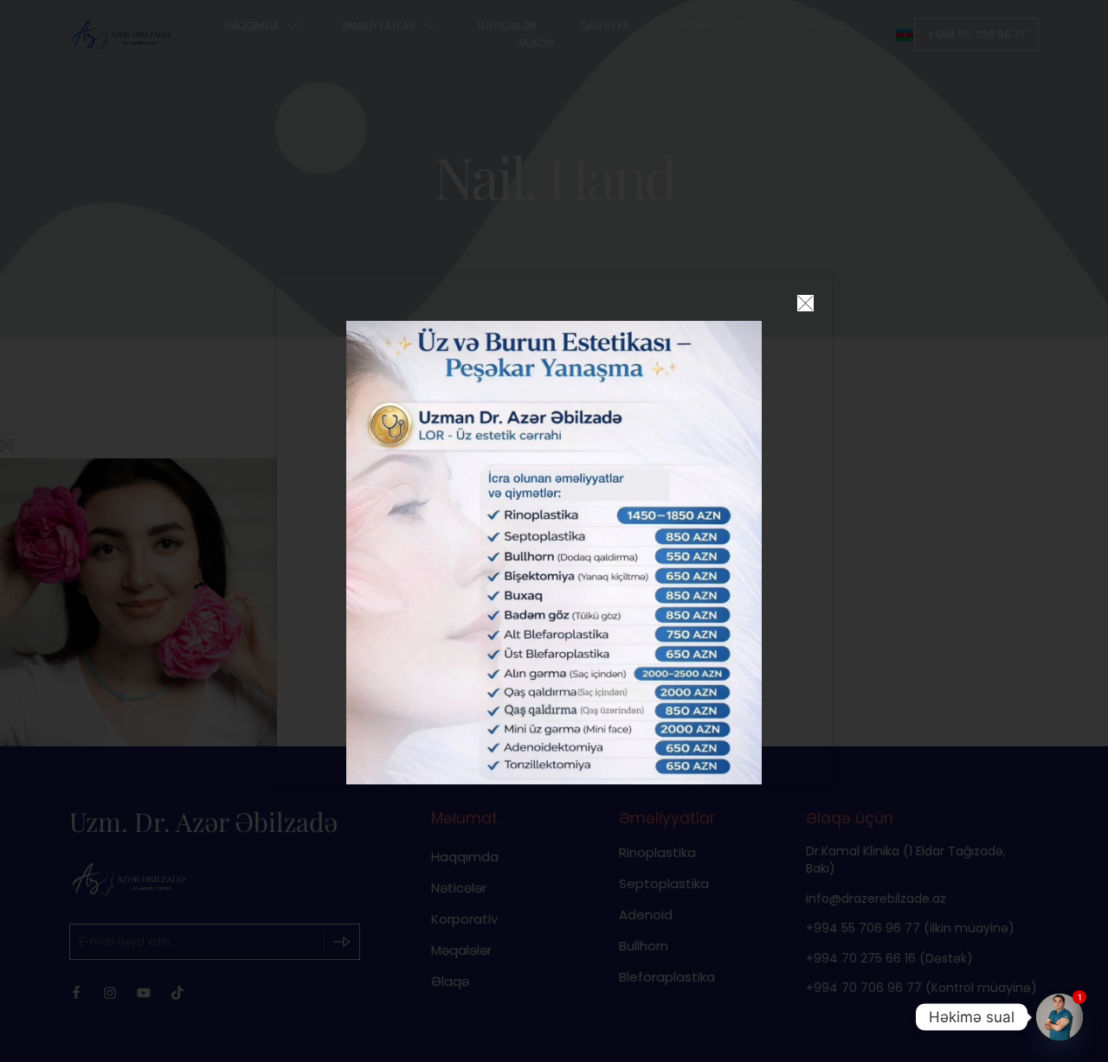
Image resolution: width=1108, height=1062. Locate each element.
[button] (805, 303)
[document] (554, 531)
